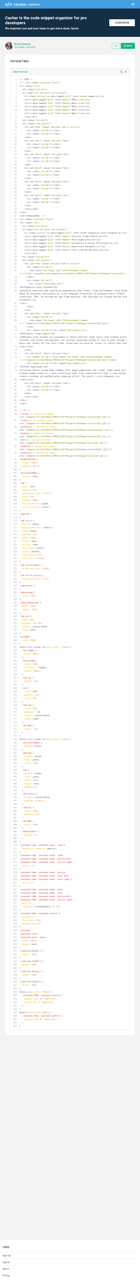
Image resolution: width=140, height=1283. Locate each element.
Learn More (122, 22)
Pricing (6, 1275)
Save (127, 45)
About (6, 1268)
